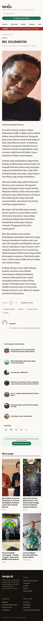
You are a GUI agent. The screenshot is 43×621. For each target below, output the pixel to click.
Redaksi (5, 602)
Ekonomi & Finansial (30, 580)
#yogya (5, 312)
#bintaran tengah (9, 309)
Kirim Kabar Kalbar (22, 18)
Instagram (26, 605)
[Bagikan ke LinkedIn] (21, 430)
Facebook (26, 607)
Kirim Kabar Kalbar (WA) (31, 610)
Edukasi (32, 24)
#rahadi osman (32, 309)
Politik (23, 24)
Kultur (25, 588)
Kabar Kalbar (27, 591)
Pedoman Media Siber (9, 605)
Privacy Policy (7, 607)
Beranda (5, 34)
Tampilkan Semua (27, 303)
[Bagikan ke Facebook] (11, 430)
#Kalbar (21, 309)
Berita (4, 24)
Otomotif (26, 583)
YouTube (26, 602)
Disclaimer (6, 610)
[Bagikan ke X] (16, 430)
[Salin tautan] (26, 430)
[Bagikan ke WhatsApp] (6, 430)
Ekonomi (14, 24)
